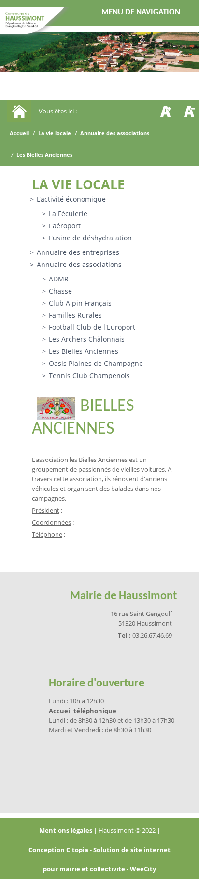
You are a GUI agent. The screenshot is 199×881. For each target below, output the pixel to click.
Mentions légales (66, 830)
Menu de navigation (140, 12)
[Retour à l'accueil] (38, 23)
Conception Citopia (58, 849)
